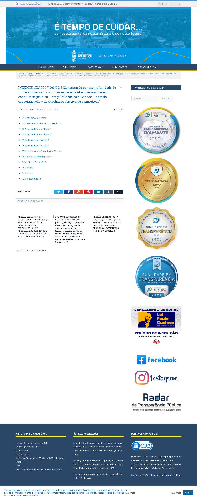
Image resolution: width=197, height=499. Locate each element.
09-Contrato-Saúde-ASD (34, 162)
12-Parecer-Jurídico (31, 178)
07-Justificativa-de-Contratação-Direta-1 (42, 151)
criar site (150, 456)
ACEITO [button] (188, 492)
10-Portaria (27, 167)
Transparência (147, 67)
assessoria (152, 460)
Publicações (119, 67)
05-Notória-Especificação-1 (35, 140)
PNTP (144, 475)
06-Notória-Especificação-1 (35, 145)
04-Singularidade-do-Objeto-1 (37, 134)
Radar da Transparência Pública (166, 475)
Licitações (119, 110)
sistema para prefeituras (169, 456)
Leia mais (130, 492)
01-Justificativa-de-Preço (34, 117)
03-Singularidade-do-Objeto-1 (37, 128)
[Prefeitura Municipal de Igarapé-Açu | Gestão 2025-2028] (98, 35)
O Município (70, 67)
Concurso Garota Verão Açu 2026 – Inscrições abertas (98, 474)
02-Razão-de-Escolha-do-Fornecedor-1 (41, 123)
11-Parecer (27, 173)
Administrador (26, 110)
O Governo (94, 67)
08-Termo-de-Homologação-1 (37, 156)
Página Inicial (46, 67)
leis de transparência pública (144, 468)
